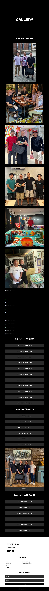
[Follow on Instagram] (13, 551)
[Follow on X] (10, 551)
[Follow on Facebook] (8, 551)
